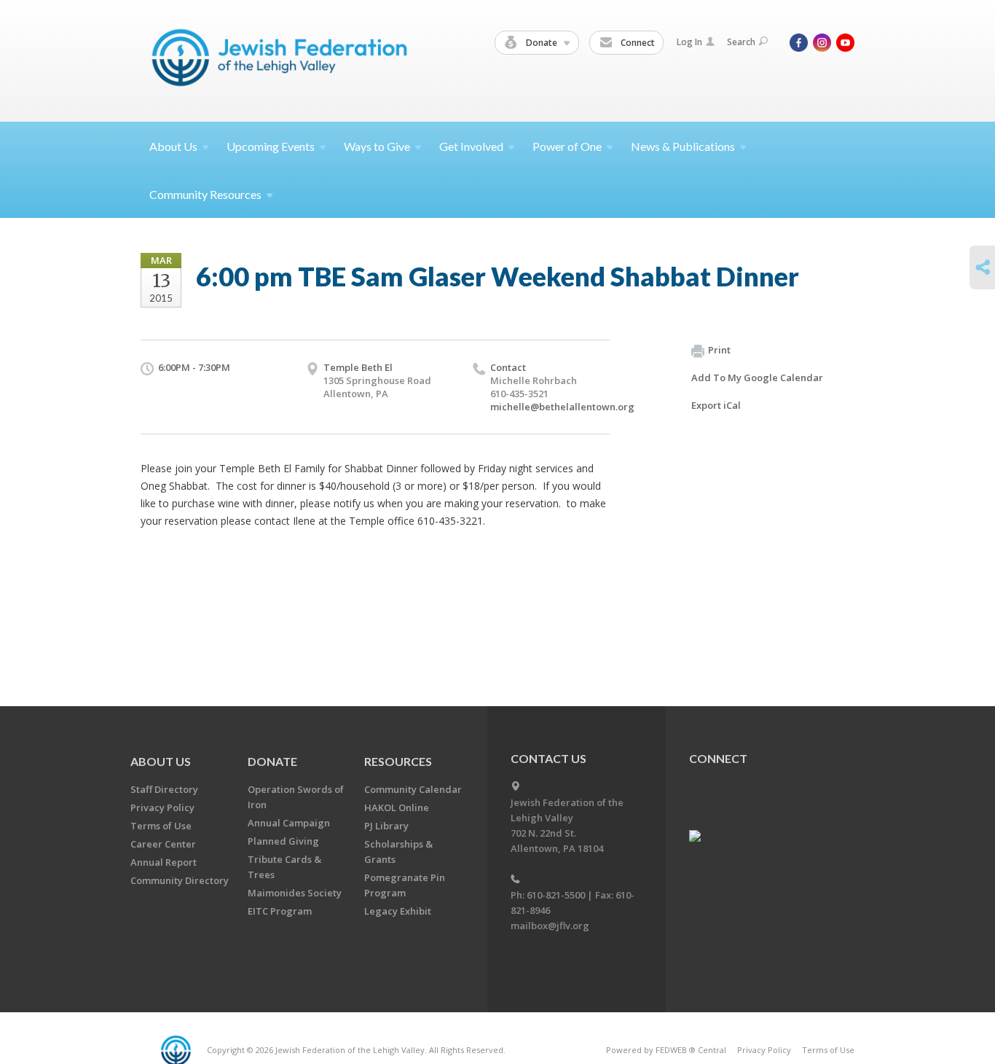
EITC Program (280, 911)
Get (471, 146)
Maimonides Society (295, 892)
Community (205, 194)
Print (719, 349)
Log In (689, 42)
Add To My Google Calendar (757, 377)
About (173, 146)
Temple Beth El (358, 367)
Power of (567, 146)
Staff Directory (164, 789)
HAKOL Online (396, 807)
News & (683, 146)
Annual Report (163, 862)
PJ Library (386, 825)
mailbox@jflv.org (550, 925)
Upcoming (271, 146)
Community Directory (179, 880)
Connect (636, 42)
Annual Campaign (289, 822)
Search (741, 42)
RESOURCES (398, 761)
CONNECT (718, 758)
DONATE (272, 761)
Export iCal (716, 405)
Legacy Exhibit (397, 911)
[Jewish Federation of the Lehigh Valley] (283, 60)
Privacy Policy (162, 807)
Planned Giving (283, 841)
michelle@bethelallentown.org (562, 406)
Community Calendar (413, 789)
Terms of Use (161, 825)
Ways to (377, 146)
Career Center (163, 843)
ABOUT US (160, 761)
